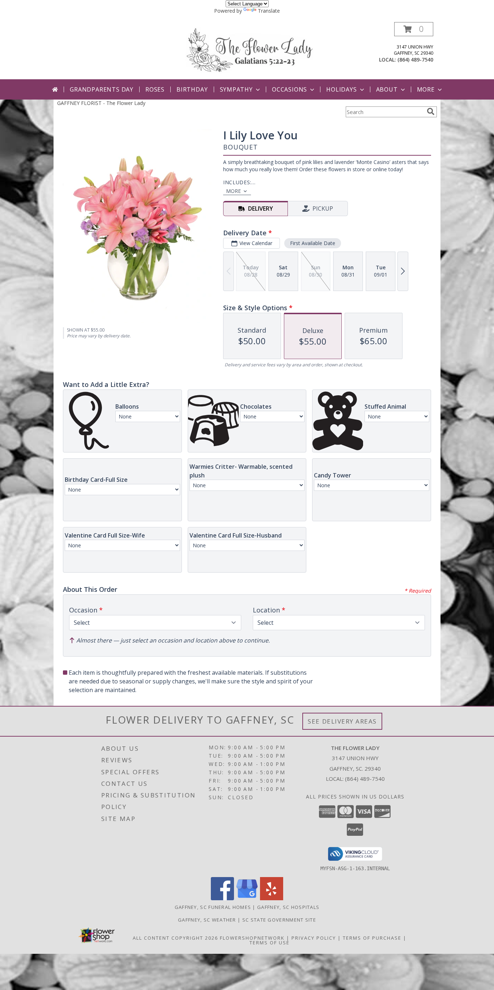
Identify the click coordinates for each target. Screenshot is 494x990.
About (387, 89)
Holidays (341, 89)
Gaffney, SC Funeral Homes (213, 907)
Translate (269, 10)
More (426, 89)
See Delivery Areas (342, 721)
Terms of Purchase (372, 938)
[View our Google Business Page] (247, 898)
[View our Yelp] (271, 898)
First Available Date (312, 243)
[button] (413, 29)
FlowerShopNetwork (252, 938)
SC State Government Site (279, 920)
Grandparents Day (101, 89)
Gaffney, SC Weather (207, 920)
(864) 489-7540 (415, 59)
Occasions (289, 89)
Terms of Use (270, 942)
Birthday (192, 89)
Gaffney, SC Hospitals (288, 907)
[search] (430, 111)
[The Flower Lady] (250, 49)
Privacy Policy (313, 938)
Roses (155, 89)
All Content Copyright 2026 (175, 938)
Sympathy (236, 89)
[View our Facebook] (222, 898)
